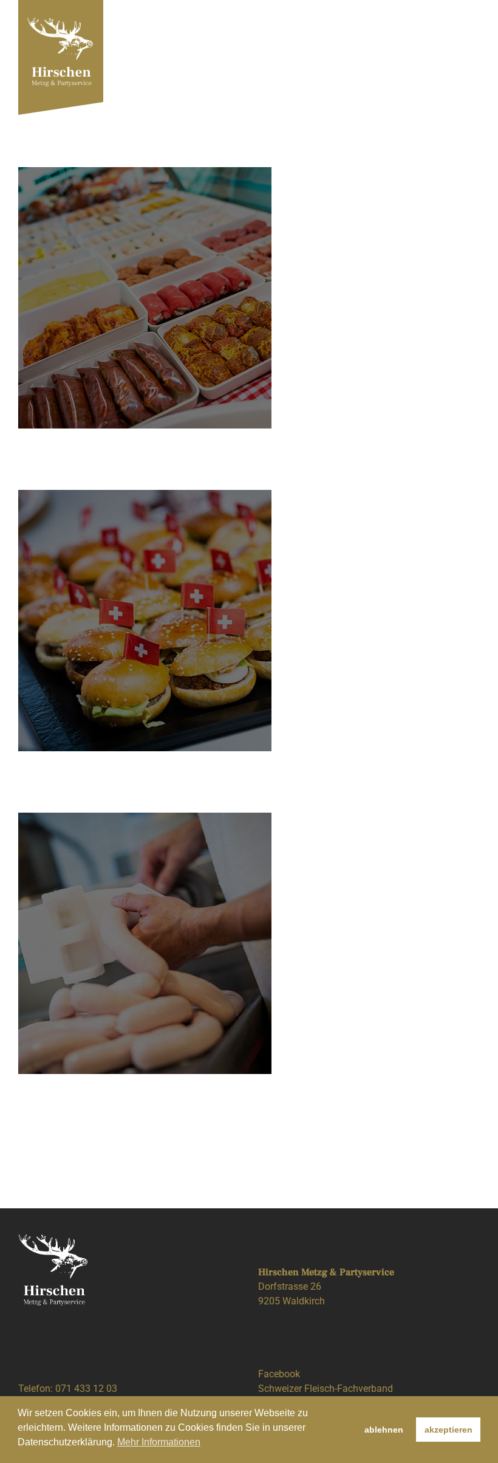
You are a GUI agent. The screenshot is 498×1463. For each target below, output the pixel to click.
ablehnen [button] (383, 1429)
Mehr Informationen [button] (158, 1442)
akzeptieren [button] (448, 1429)
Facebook (279, 1374)
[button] (459, 30)
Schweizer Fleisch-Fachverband (325, 1388)
